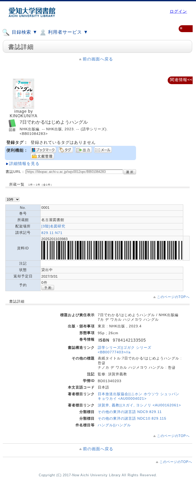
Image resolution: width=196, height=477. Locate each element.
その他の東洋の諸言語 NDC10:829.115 (132, 418)
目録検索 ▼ (24, 32)
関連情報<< (181, 80)
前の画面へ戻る (98, 59)
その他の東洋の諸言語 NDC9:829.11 (130, 412)
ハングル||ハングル (114, 425)
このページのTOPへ (173, 297)
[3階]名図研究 (53, 226)
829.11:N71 (52, 233)
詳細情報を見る (24, 163)
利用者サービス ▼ (67, 32)
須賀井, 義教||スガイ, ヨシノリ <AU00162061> (139, 405)
